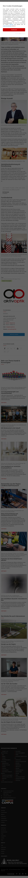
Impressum (17, 33)
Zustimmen (14, 29)
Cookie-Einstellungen (7, 25)
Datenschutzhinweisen (7, 22)
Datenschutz (22, 33)
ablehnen (11, 24)
